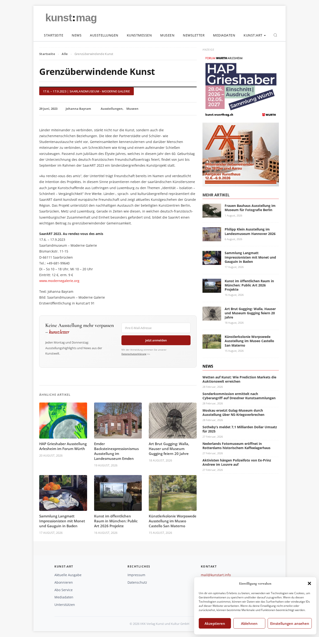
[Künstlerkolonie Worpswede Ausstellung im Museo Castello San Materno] (211, 346)
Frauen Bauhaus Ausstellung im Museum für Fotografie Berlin (250, 207)
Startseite (53, 35)
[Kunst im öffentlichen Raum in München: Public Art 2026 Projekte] (211, 290)
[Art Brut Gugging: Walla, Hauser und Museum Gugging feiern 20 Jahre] (211, 317)
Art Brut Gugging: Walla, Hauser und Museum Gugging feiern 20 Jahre (169, 448)
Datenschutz (137, 582)
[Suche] (275, 35)
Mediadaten (224, 35)
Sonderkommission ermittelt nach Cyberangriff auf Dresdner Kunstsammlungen (239, 395)
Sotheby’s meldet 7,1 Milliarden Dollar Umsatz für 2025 (239, 429)
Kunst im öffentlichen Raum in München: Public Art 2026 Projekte (116, 521)
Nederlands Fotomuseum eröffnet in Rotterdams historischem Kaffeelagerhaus (236, 445)
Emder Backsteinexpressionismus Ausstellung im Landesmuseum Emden (116, 451)
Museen (167, 35)
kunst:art (253, 35)
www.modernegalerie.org (59, 280)
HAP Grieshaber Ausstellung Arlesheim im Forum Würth (63, 446)
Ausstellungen (104, 35)
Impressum (136, 575)
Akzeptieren (215, 623)
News (77, 35)
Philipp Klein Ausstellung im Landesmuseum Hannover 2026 (250, 231)
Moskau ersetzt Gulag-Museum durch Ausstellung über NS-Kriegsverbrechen (233, 412)
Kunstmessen (139, 35)
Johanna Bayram (78, 108)
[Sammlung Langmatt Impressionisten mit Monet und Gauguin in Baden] (211, 262)
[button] (309, 583)
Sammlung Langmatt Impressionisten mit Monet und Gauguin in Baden (62, 521)
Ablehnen (249, 623)
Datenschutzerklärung (133, 353)
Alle (65, 54)
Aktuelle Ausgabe (68, 575)
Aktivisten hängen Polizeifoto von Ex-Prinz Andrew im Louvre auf (236, 462)
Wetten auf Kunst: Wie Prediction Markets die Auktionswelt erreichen (239, 379)
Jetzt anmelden (156, 340)
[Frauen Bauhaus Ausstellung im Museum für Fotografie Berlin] (211, 214)
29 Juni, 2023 (48, 108)
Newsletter (194, 35)
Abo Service (63, 590)
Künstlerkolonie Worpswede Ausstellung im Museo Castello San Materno (172, 521)
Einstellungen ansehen (289, 623)
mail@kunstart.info (216, 575)
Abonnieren (63, 582)
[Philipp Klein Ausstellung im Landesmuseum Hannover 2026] (211, 238)
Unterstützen (64, 604)
